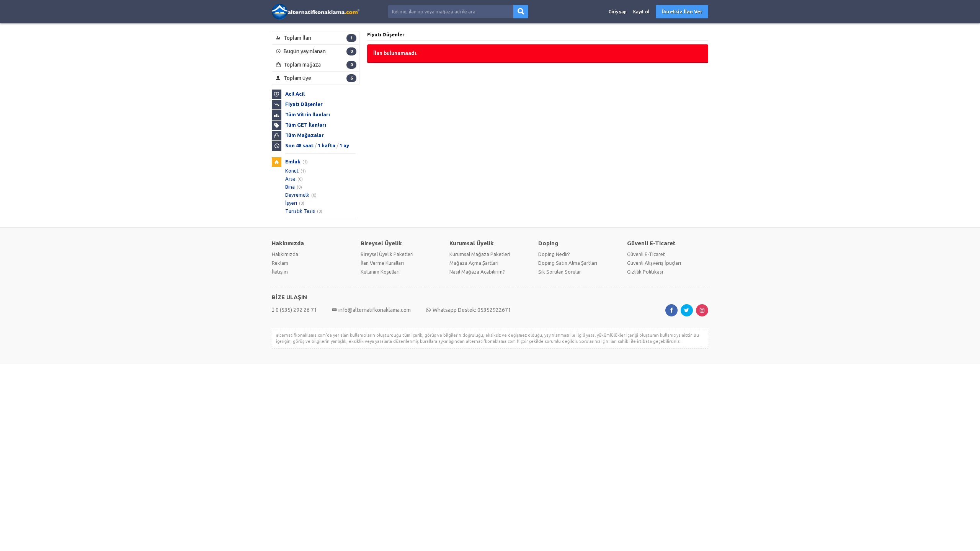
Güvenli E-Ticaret (646, 254)
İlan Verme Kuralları (382, 263)
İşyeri (291, 202)
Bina (290, 186)
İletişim (280, 271)
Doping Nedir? (554, 254)
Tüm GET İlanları (305, 124)
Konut (292, 170)
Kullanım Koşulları (380, 271)
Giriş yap (618, 11)
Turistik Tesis (300, 211)
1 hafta (326, 145)
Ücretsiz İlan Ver (682, 11)
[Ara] (520, 11)
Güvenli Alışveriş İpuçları (654, 263)
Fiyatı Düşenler (304, 104)
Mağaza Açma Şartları (473, 263)
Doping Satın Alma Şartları (567, 263)
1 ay (344, 145)
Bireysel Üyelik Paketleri (387, 254)
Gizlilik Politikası (645, 271)
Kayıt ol (641, 11)
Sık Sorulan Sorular (559, 271)
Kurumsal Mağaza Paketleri (479, 254)
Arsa (290, 178)
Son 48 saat (299, 145)
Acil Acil (295, 93)
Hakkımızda (285, 254)
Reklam (280, 263)
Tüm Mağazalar (304, 135)
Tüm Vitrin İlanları (307, 114)
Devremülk (297, 194)
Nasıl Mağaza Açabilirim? (477, 271)
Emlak (293, 161)
